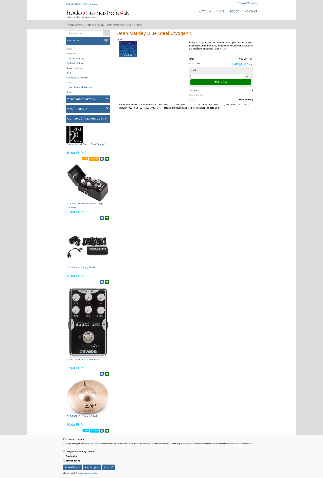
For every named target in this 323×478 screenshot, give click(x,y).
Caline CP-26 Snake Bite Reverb (83, 359)
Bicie (68, 73)
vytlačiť (120, 39)
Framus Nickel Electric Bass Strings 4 (86, 144)
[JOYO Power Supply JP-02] (87, 244)
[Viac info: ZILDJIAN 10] (102, 431)
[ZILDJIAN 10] (87, 396)
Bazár (69, 92)
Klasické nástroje (74, 68)
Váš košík (87, 40)
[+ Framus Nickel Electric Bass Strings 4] (107, 159)
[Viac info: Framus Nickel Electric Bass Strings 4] (102, 159)
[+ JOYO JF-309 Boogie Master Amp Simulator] (107, 218)
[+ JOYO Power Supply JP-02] (107, 282)
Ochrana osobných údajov (87, 473)
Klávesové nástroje (75, 58)
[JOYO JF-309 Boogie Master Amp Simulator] (87, 183)
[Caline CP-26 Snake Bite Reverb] (87, 322)
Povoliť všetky (72, 467)
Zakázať (108, 467)
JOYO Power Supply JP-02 (80, 267)
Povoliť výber (92, 467)
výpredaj (94, 159)
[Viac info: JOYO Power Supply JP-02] (102, 282)
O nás (220, 11)
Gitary (69, 48)
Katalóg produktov (95, 25)
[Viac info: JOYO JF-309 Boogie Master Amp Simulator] (102, 218)
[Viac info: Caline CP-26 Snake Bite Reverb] (102, 374)
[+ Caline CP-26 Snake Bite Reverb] (107, 374)
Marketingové (73, 460)
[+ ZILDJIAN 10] (107, 431)
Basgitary (71, 53)
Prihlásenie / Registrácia (247, 3)
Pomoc (234, 11)
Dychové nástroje (74, 63)
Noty (68, 82)
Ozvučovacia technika (77, 77)
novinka (94, 431)
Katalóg (205, 11)
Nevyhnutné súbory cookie (80, 451)
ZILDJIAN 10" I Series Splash (82, 416)
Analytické (71, 456)
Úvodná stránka (75, 25)
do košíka (222, 82)
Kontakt (251, 11)
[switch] (64, 451)
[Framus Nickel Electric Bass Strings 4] (74, 134)
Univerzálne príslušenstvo (79, 87)
